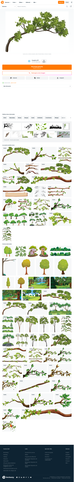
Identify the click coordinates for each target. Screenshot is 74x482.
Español (67, 454)
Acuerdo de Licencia (29, 452)
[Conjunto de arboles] (15, 219)
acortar (63, 117)
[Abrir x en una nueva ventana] (28, 477)
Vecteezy (5, 454)
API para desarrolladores (9, 463)
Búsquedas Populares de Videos (31, 466)
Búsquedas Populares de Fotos (31, 462)
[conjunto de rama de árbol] (40, 191)
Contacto (46, 454)
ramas (19, 117)
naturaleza (12, 117)
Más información (7, 86)
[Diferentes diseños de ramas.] (25, 204)
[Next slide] (68, 117)
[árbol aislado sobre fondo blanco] (19, 324)
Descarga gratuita (36, 67)
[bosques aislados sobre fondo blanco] (7, 324)
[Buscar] (66, 6)
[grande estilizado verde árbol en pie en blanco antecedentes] (26, 267)
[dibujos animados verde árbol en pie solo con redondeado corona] (8, 283)
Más (34, 2)
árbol (4, 117)
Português (67, 456)
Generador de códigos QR (9, 470)
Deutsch (67, 458)
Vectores (7, 2)
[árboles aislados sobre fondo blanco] (22, 339)
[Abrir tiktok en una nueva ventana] (26, 477)
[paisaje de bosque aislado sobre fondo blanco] (60, 308)
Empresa (5, 458)
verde (32, 117)
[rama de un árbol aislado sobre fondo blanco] (16, 154)
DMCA (26, 454)
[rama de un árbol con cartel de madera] (17, 191)
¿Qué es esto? (13, 82)
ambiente (39, 117)
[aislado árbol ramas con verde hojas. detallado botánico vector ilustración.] (21, 251)
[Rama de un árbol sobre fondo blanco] (44, 154)
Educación (5, 461)
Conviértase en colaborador (47, 459)
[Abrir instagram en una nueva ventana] (19, 477)
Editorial (28, 2)
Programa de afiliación (30, 456)
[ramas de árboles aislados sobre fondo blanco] (6, 234)
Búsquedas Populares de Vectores (31, 459)
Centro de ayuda (48, 452)
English (66, 452)
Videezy (5, 456)
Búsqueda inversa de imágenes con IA (8, 465)
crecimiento (49, 117)
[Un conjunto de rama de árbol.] (32, 169)
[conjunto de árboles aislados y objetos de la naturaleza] (38, 219)
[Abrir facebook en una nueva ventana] (16, 477)
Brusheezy (5, 452)
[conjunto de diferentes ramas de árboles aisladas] (65, 154)
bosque (26, 117)
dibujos (57, 117)
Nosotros (46, 456)
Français (67, 461)
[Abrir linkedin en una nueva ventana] (21, 477)
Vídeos (20, 2)
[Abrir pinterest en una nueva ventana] (23, 477)
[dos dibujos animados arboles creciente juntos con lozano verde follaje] (8, 251)
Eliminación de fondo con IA (10, 468)
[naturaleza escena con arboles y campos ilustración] (38, 283)
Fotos (14, 2)
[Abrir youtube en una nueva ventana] (30, 477)
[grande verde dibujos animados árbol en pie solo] (63, 267)
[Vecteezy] (2, 2)
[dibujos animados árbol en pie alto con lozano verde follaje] (44, 267)
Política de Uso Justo (65, 478)
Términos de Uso (45, 478)
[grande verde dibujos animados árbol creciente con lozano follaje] (21, 283)
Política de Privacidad (54, 478)
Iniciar (66, 2)
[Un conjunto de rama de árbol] (8, 180)
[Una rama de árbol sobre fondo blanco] (9, 204)
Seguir (43, 62)
